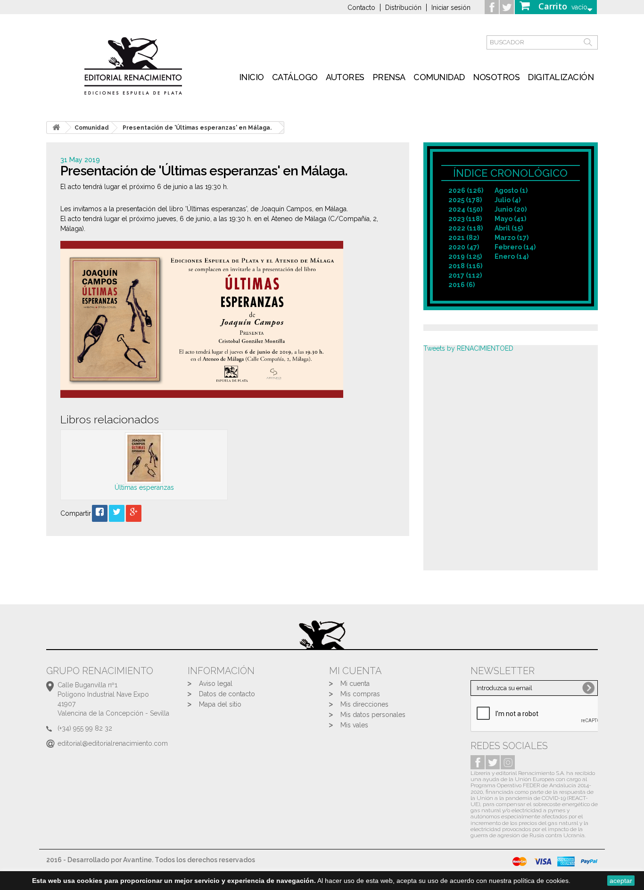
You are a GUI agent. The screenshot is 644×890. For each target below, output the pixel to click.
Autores (345, 77)
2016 (461, 284)
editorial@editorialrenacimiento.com (113, 743)
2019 (465, 256)
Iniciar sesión (451, 7)
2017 (465, 275)
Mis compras (360, 694)
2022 (465, 228)
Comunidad (439, 77)
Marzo (511, 237)
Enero (511, 256)
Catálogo (295, 77)
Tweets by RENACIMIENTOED (468, 348)
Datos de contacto (227, 694)
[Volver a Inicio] (56, 127)
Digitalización (561, 77)
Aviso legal (215, 683)
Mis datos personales (372, 714)
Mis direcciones (364, 704)
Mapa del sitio (220, 704)
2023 (465, 218)
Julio (507, 200)
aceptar (621, 880)
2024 (465, 209)
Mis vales (354, 725)
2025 (465, 200)
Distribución (403, 7)
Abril (509, 228)
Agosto (511, 190)
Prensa (388, 77)
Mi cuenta (355, 683)
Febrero (515, 247)
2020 (463, 247)
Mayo (510, 218)
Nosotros (496, 77)
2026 (465, 190)
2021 (463, 237)
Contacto (361, 7)
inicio (251, 77)
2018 (465, 266)
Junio (511, 209)
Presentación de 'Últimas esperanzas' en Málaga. (197, 127)
